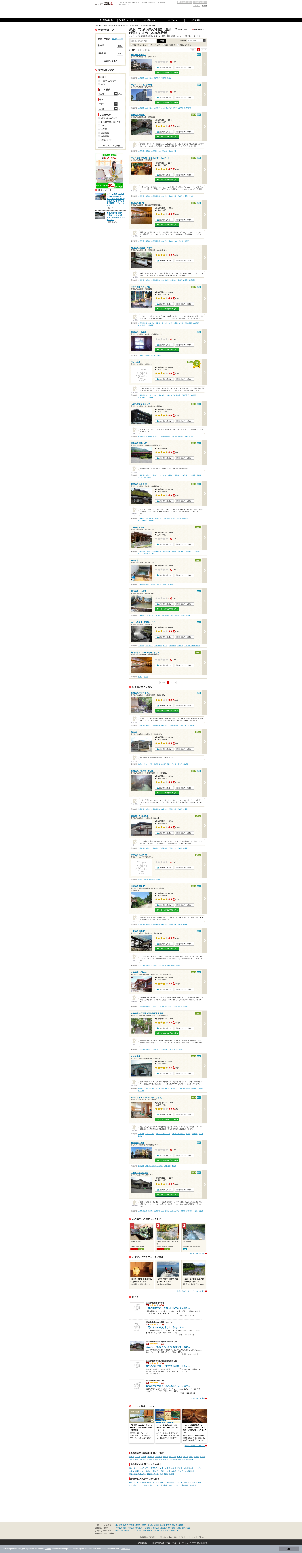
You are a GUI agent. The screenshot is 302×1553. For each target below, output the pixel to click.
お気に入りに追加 (185, 67)
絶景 (161, 1474)
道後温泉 (163, 1528)
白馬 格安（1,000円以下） (162, 764)
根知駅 (191, 196)
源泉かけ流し (151, 1471)
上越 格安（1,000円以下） (181, 475)
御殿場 (149, 1531)
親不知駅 (157, 78)
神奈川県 (118, 1525)
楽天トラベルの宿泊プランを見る (167, 72)
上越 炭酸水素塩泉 (144, 151)
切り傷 (179, 1468)
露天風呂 (154, 1468)
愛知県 (174, 1525)
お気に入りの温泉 (184, 2)
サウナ (142, 1471)
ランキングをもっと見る (196, 1253)
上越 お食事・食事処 (171, 323)
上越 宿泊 (141, 78)
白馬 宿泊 (164, 725)
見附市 (179, 1457)
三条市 (137, 1457)
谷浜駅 (140, 1136)
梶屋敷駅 (192, 280)
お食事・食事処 (164, 1468)
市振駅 (163, 78)
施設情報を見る (164, 67)
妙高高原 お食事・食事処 (180, 436)
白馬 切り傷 (172, 809)
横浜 (117, 1531)
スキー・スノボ (174, 1485)
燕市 (191, 1457)
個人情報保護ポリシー (144, 1543)
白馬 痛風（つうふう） (166, 1006)
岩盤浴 (104, 129)
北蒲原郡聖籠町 (175, 1459)
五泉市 (202, 1457)
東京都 (150, 1525)
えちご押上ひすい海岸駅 (169, 108)
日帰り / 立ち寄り (108, 81)
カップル (198, 1468)
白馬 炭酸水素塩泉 (144, 725)
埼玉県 (125, 1525)
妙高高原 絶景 (165, 436)
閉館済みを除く (185, 45)
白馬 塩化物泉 (155, 725)
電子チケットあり (139, 45)
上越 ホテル (149, 78)
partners (47, 1549)
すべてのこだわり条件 (110, 146)
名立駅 (151, 554)
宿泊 (130, 1468)
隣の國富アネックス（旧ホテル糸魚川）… (168, 1308)
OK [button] (288, 1549)
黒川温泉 (171, 1528)
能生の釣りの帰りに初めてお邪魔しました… (168, 1366)
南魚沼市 (158, 1459)
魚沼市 (151, 1459)
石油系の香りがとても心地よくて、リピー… (168, 1385)
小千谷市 (158, 1457)
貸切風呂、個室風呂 (188, 1485)
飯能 (144, 1531)
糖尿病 (171, 1474)
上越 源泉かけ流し (144, 584)
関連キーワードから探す (105, 1533)
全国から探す (117, 39)
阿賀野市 (138, 1459)
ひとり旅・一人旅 (163, 1471)
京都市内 (164, 1531)
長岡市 (131, 1457)
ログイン (196, 6)
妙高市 (196, 1457)
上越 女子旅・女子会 (178, 1134)
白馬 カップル (173, 1049)
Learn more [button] (125, 1549)
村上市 (185, 1457)
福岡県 (180, 1525)
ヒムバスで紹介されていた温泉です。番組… (168, 1347)
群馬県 (144, 1525)
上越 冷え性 (165, 280)
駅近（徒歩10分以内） (137, 1474)
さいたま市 (137, 1531)
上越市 (131, 1459)
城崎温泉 (138, 1528)
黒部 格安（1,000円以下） (169, 1088)
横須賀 (126, 1531)
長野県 (168, 1525)
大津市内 (172, 1531)
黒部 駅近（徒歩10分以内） (188, 1088)
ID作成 (204, 6)
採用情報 (204, 1543)
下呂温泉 (146, 1528)
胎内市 (165, 1459)
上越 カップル (173, 241)
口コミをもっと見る (198, 1398)
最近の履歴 (200, 2)
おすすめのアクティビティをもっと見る (191, 1291)
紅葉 (166, 1474)
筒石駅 (187, 241)
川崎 (121, 1531)
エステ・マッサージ (178, 1471)
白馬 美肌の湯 (173, 725)
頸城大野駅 (187, 108)
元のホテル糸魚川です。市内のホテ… (166, 1327)
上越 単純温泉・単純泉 (145, 1211)
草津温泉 (118, 1528)
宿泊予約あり (170, 45)
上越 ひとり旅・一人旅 (154, 551)
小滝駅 (185, 196)
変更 (120, 46)
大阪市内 (156, 1531)
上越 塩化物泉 (155, 196)
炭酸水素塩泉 (188, 1468)
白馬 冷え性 (172, 848)
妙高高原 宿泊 (142, 436)
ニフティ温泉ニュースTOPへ (195, 1446)
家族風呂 (105, 136)
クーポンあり (156, 45)
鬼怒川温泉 (186, 1528)
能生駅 (181, 241)
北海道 (162, 1525)
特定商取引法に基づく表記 (161, 1543)
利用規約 (174, 1543)
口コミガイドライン (181, 1537)
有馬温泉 (131, 1528)
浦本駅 (180, 280)
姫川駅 (180, 108)
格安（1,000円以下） (141, 1468)
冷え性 (173, 1468)
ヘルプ (193, 1537)
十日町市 (172, 1457)
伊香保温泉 (155, 1528)
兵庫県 (137, 1525)
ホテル (131, 1471)
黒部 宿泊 (141, 1088)
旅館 (137, 1471)
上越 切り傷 (172, 151)
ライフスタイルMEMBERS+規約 (189, 1543)
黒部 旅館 (167, 1166)
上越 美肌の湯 (163, 151)
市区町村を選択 (110, 61)
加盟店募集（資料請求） (148, 1537)
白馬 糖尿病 (155, 848)
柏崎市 (143, 1457)
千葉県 (131, 1525)
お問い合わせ (202, 1537)
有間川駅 (152, 879)
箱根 (124, 1528)
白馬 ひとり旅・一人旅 (145, 764)
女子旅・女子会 (153, 1474)
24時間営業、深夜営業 (110, 122)
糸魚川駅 (157, 108)
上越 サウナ (158, 646)
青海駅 (169, 78)
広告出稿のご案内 (165, 1537)
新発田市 (151, 1457)
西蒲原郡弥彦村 (188, 1459)
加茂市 (165, 1457)
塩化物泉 (190, 1471)
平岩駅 (180, 196)
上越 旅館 (173, 280)
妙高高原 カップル (154, 436)
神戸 (178, 1531)
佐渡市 (145, 1459)
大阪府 (156, 1525)
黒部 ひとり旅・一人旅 (152, 1088)
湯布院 (178, 1528)
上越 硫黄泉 (141, 551)
